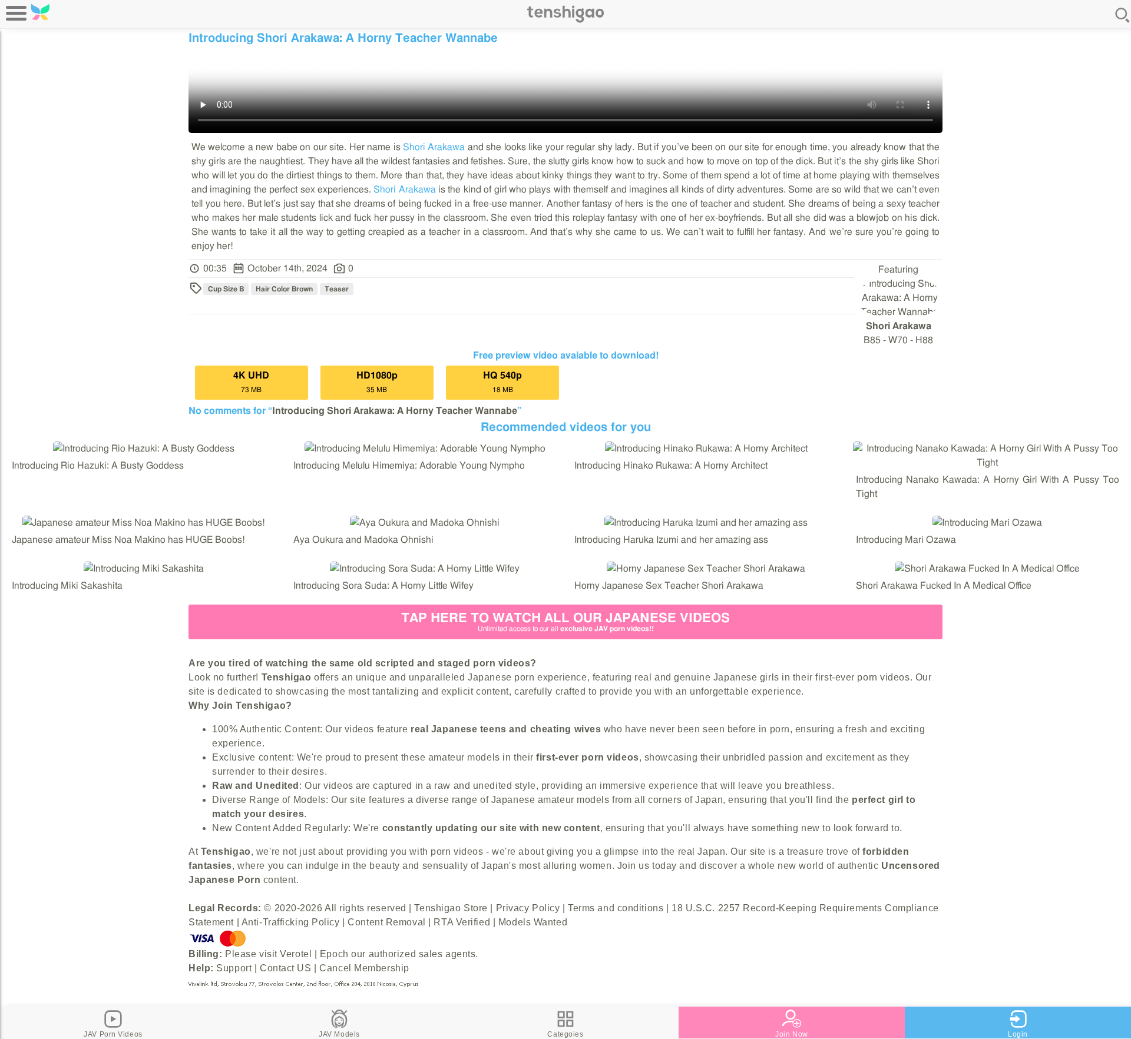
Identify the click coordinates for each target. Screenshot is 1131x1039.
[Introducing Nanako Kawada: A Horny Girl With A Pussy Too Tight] (988, 462)
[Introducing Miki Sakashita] (144, 568)
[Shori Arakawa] (899, 312)
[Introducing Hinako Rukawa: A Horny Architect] (706, 448)
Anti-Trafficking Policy (291, 922)
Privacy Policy (528, 908)
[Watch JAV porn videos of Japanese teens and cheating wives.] (565, 21)
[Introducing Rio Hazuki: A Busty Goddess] (143, 448)
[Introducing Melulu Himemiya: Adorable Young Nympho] (425, 448)
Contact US (286, 968)
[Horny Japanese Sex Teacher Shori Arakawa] (706, 568)
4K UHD (251, 382)
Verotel (296, 954)
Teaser (337, 289)
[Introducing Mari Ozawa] (987, 522)
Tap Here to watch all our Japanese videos (565, 622)
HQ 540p (502, 382)
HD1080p (377, 382)
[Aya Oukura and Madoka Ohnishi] (425, 522)
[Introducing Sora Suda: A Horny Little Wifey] (425, 568)
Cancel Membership (364, 968)
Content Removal (386, 922)
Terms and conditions (615, 908)
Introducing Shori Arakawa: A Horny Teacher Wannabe (394, 411)
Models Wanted (532, 922)
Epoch (334, 954)
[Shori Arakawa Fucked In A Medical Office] (987, 568)
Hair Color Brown (284, 289)
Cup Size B (226, 289)
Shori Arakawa (434, 147)
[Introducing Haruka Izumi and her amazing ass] (706, 522)
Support (234, 968)
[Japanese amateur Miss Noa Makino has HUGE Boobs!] (143, 522)
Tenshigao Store (450, 908)
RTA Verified (462, 922)
